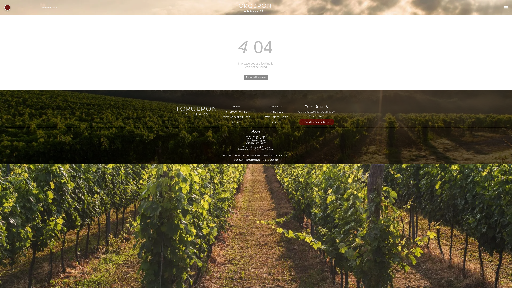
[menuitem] (237, 106)
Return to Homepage (256, 77)
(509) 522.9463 (316, 116)
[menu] (506, 7)
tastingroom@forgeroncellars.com (316, 112)
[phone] (327, 107)
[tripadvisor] (311, 107)
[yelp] (317, 107)
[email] (322, 107)
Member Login (49, 7)
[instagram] (306, 107)
